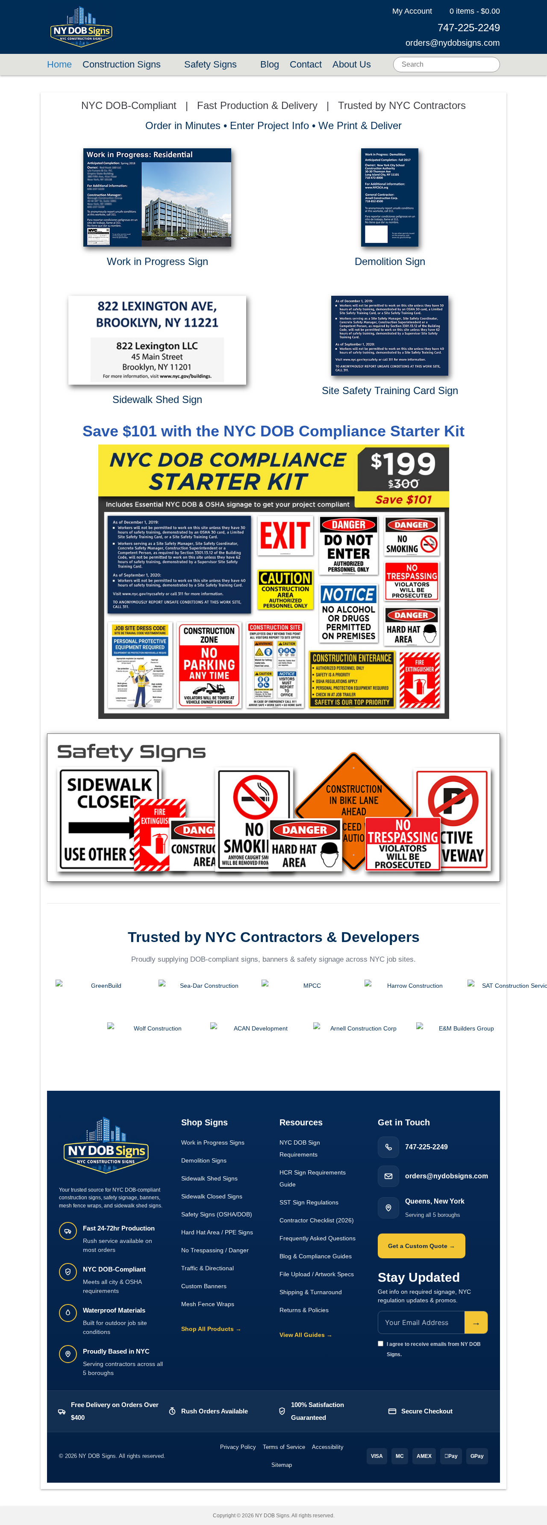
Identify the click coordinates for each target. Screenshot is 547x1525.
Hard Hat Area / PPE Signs (217, 1232)
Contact (306, 64)
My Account (412, 11)
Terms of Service (284, 1447)
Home (59, 64)
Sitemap (281, 1465)
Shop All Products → (211, 1328)
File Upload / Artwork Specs (316, 1274)
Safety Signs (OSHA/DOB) (216, 1214)
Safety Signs (210, 64)
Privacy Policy (238, 1447)
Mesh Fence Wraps (207, 1304)
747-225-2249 (469, 27)
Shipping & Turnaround (310, 1292)
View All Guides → (305, 1334)
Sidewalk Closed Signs (211, 1196)
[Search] (492, 64)
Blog (269, 64)
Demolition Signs (203, 1160)
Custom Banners (203, 1286)
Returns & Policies (304, 1310)
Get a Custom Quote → (421, 1245)
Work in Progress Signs (212, 1142)
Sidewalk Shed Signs (209, 1178)
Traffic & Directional (207, 1268)
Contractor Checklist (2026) (316, 1220)
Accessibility (328, 1447)
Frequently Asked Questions (317, 1238)
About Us (351, 64)
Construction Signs (121, 64)
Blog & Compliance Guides (315, 1256)
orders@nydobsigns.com (453, 42)
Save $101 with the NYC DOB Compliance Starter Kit (273, 431)
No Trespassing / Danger (215, 1250)
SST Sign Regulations (308, 1202)
